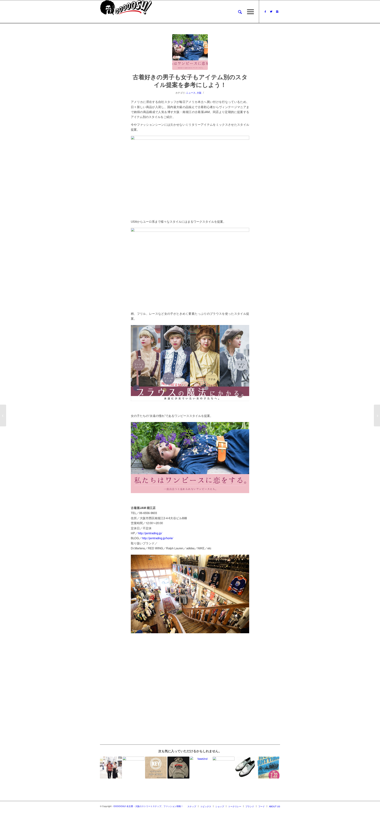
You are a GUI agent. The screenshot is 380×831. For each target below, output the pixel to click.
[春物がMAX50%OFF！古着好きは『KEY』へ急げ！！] (156, 768)
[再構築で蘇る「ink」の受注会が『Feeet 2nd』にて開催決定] (201, 768)
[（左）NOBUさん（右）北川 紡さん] (111, 768)
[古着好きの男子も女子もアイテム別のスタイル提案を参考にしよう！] (190, 52)
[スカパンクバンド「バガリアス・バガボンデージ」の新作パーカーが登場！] (178, 768)
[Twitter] (271, 11)
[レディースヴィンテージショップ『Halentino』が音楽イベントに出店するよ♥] (268, 768)
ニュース (191, 92)
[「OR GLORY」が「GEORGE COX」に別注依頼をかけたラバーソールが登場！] (246, 768)
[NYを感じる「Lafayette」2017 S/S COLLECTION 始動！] (224, 768)
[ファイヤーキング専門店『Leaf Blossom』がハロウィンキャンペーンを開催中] (133, 768)
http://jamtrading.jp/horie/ (157, 538)
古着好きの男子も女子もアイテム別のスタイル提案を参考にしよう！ (190, 80)
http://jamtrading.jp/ (150, 533)
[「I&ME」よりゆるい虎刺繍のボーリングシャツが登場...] (3, 415)
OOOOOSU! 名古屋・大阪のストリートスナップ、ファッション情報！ (148, 806)
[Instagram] (277, 11)
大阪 (199, 92)
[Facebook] (265, 11)
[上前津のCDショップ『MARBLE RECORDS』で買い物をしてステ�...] (377, 415)
